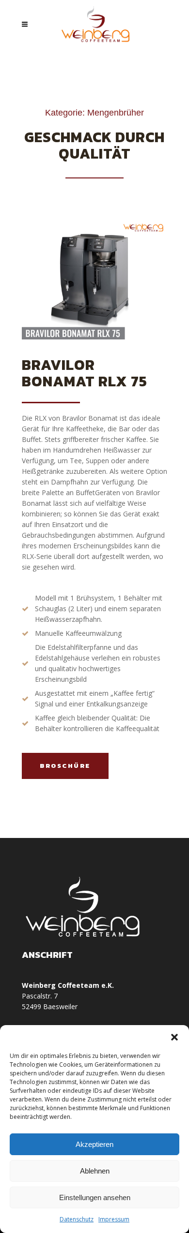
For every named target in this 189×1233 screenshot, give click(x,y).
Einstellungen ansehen (94, 1197)
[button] (174, 1037)
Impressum (113, 1219)
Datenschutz (77, 1219)
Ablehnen (95, 1171)
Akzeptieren (94, 1144)
